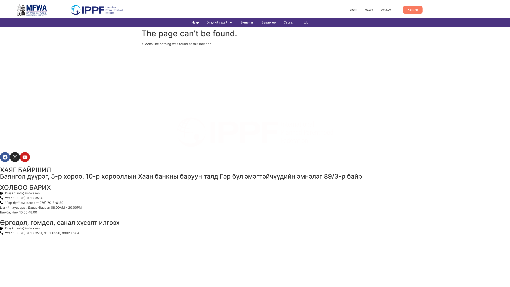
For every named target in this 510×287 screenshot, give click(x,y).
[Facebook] (5, 157)
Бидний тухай (217, 22)
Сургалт (290, 22)
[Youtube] (25, 157)
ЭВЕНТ (353, 10)
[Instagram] (15, 157)
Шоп (307, 22)
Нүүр (195, 22)
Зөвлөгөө (269, 22)
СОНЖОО (386, 10)
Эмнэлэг (247, 22)
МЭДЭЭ (369, 10)
